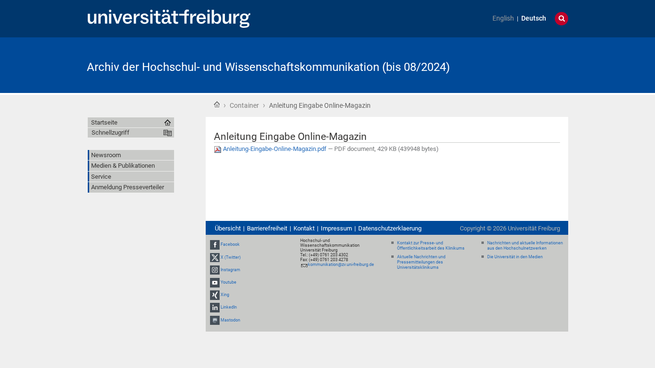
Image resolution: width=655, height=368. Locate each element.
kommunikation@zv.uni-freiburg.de (341, 264)
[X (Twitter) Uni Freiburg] (215, 257)
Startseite (217, 104)
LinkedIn (229, 307)
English (503, 18)
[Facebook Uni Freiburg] (215, 244)
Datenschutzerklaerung (389, 228)
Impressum (336, 228)
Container (244, 105)
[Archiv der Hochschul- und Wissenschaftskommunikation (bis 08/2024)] (521, 64)
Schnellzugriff (110, 132)
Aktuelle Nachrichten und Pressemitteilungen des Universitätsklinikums (421, 262)
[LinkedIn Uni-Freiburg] (215, 307)
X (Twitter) (231, 257)
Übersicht (228, 228)
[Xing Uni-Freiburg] (215, 294)
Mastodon (230, 320)
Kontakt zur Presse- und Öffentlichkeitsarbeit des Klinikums (431, 246)
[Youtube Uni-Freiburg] (215, 282)
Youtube (228, 282)
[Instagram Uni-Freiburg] (215, 269)
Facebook (230, 244)
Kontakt (304, 228)
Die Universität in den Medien (515, 256)
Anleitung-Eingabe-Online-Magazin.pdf (275, 148)
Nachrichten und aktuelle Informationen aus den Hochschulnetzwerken (525, 246)
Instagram (230, 269)
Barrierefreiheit (267, 228)
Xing (225, 294)
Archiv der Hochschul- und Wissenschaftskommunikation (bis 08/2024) (268, 67)
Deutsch (533, 18)
